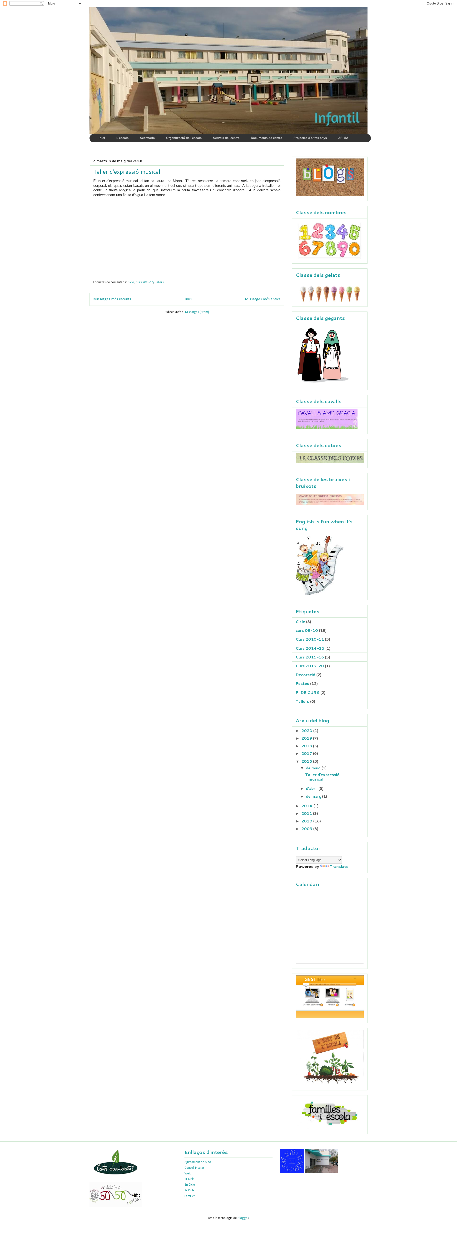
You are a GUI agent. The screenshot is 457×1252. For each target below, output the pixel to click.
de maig (314, 768)
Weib (187, 1173)
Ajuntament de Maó (197, 1162)
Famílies (189, 1196)
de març (314, 796)
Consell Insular (194, 1168)
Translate (339, 866)
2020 (307, 730)
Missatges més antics (262, 299)
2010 (307, 821)
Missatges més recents (112, 299)
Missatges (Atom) (197, 312)
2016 (307, 761)
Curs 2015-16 (145, 282)
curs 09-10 (307, 630)
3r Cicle (189, 1190)
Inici (188, 299)
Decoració (305, 674)
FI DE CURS (307, 692)
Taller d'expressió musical (126, 172)
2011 (307, 813)
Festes (302, 683)
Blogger (243, 1218)
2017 (307, 753)
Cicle (131, 282)
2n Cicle (189, 1185)
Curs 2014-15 (310, 648)
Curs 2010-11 (310, 639)
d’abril (312, 788)
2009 (307, 828)
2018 (307, 745)
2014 (307, 805)
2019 (307, 738)
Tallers (159, 282)
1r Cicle (189, 1179)
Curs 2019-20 (310, 665)
